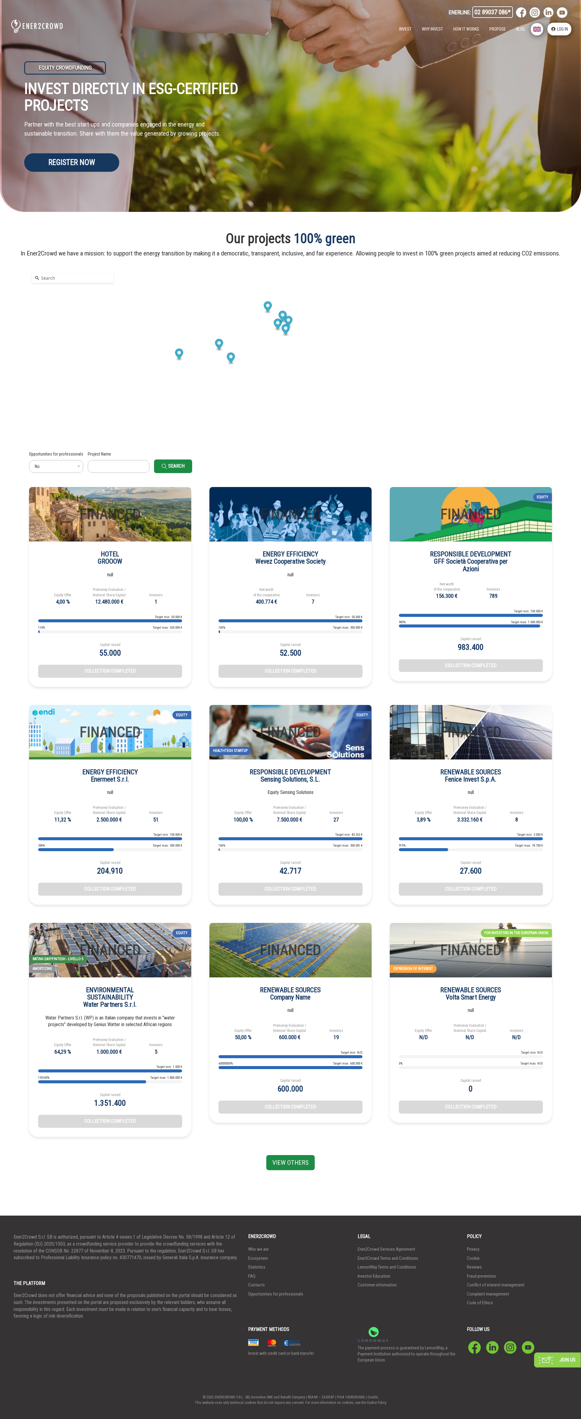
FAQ (251, 1276)
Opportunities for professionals (56, 454)
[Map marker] (231, 359)
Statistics (256, 1267)
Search (176, 466)
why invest (432, 29)
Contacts (256, 1285)
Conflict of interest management (495, 1285)
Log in (562, 29)
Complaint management (488, 1294)
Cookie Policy (376, 1403)
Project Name (99, 454)
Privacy (473, 1249)
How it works (466, 29)
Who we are (258, 1249)
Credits (373, 1397)
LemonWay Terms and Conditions (387, 1267)
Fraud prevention (481, 1276)
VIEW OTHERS (290, 1162)
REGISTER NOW (71, 162)
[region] (290, 345)
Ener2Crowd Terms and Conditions (388, 1258)
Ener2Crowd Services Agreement (386, 1249)
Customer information (377, 1285)
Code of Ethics (480, 1302)
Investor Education (374, 1276)
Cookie (473, 1258)
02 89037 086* (492, 12)
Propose (497, 29)
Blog (520, 29)
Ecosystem (258, 1258)
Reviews (474, 1267)
